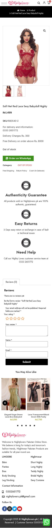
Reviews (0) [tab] (11, 282)
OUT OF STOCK (25, 165)
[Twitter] (14, 508)
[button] (4, 3)
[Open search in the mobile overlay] (39, 3)
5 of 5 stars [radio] (22, 318)
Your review (11, 324)
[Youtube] (19, 508)
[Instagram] (9, 508)
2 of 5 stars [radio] (11, 318)
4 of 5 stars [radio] (19, 318)
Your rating (9, 314)
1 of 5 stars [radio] (7, 318)
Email (9, 350)
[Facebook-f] (4, 508)
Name (9, 340)
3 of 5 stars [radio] (15, 318)
